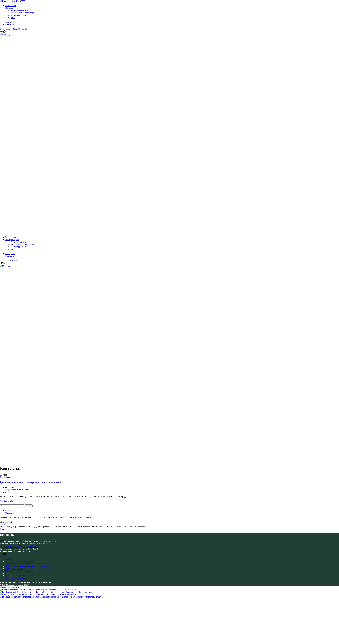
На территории (12, 8)
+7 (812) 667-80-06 (8, 260)
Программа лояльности (15, 578)
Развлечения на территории (23, 13)
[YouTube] (4, 554)
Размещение (10, 5)
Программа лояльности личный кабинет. (23, 576)
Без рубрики (5, 477)
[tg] (1, 32)
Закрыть (3, 524)
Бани (13, 17)
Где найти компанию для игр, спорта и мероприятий (30, 482)
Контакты (9, 24)
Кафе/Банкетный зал (20, 10)
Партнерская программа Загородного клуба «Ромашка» (30, 566)
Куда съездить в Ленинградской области (23, 564)
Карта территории (19, 15)
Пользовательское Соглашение (19, 571)
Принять (4, 529)
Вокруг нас (10, 22)
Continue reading (7, 501)
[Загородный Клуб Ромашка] (13, 1)
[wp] (4, 32)
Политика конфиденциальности (19, 561)
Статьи (8, 573)
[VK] (1, 554)
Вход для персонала (14, 568)
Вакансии (9, 559)
